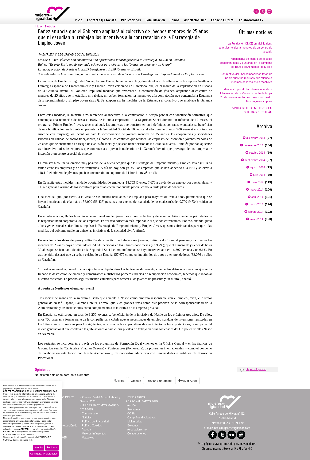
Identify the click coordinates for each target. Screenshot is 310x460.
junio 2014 (256, 182)
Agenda (86, 429)
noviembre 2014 (253, 145)
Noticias (50, 26)
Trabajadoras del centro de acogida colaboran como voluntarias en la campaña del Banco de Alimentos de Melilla (246, 62)
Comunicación (155, 20)
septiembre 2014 (254, 160)
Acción (131, 405)
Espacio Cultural (222, 20)
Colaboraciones (250, 20)
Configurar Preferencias (44, 453)
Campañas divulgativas (141, 417)
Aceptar (38, 447)
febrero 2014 (255, 211)
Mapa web (88, 437)
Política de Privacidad (95, 421)
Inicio (78, 20)
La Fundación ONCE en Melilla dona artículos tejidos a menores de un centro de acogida (245, 47)
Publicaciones (131, 20)
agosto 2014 (257, 167)
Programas (134, 409)
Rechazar (52, 447)
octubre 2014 (256, 152)
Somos (174, 20)
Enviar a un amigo (159, 380)
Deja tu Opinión (256, 369)
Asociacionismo (195, 20)
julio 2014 (258, 174)
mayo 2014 (256, 189)
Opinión (136, 380)
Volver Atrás (189, 380)
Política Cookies (92, 425)
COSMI (131, 413)
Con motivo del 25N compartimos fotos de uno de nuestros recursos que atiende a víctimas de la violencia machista (246, 78)
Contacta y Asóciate (101, 20)
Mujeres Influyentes (94, 433)
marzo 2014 (255, 204)
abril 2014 (257, 197)
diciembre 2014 (255, 137)
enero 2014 (256, 219)
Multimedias (134, 421)
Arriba (120, 380)
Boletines (133, 425)
